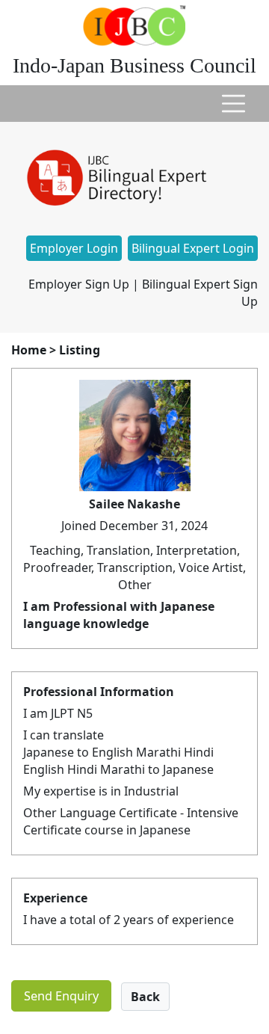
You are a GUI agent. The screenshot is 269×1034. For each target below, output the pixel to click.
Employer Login (74, 248)
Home (28, 350)
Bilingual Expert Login (193, 248)
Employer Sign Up (78, 284)
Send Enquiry (61, 996)
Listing (79, 350)
